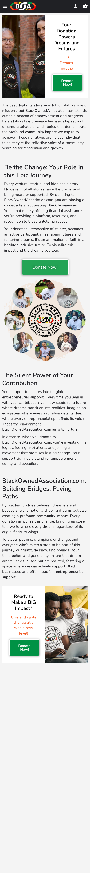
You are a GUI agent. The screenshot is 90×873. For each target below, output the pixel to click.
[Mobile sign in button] (75, 6)
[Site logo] (23, 6)
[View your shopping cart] (85, 6)
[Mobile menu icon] (5, 6)
